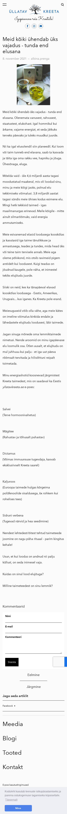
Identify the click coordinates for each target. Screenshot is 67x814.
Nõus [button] (18, 808)
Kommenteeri (13, 637)
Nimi (8, 616)
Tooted (12, 752)
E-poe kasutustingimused (16, 785)
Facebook (8, 705)
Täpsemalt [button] (11, 799)
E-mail (9, 626)
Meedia (13, 723)
